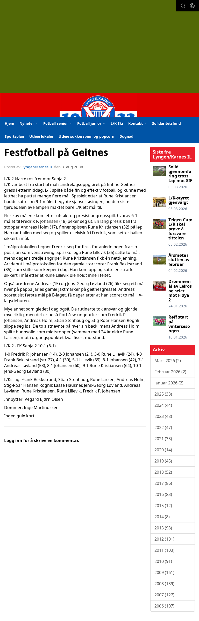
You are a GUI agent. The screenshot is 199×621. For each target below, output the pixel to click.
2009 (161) (164, 572)
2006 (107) (164, 606)
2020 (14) (163, 450)
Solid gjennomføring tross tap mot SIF (180, 173)
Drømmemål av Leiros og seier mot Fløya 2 (180, 290)
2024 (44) (163, 405)
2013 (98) (163, 528)
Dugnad (126, 136)
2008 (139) (164, 583)
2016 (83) (163, 494)
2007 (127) (164, 595)
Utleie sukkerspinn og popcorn (86, 136)
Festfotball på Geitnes (56, 152)
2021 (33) (163, 438)
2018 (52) (163, 472)
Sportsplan (14, 136)
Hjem (9, 123)
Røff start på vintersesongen (179, 324)
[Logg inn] (192, 5)
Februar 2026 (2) (170, 372)
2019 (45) (163, 461)
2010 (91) (163, 561)
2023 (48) (163, 416)
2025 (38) (163, 394)
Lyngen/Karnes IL (37, 166)
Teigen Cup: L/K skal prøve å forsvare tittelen (180, 229)
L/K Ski (117, 123)
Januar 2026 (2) (168, 383)
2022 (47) (163, 427)
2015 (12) (163, 505)
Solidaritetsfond (166, 123)
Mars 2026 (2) (167, 360)
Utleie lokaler (41, 136)
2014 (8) (162, 517)
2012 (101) (164, 539)
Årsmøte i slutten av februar (178, 259)
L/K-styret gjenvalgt (178, 200)
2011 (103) (164, 550)
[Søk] (183, 5)
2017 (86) (163, 483)
